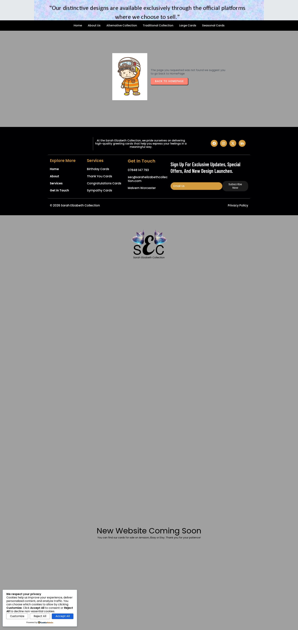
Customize (17, 616)
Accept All (63, 616)
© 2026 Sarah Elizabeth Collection (75, 205)
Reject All (40, 616)
